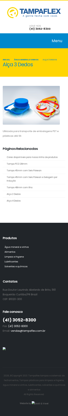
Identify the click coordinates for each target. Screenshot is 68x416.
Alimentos (10, 252)
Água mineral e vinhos (26, 59)
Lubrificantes (11, 261)
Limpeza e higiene (14, 256)
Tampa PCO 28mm (17, 163)
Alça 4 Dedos (14, 200)
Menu (56, 40)
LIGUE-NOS (35, 26)
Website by (26, 403)
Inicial (6, 59)
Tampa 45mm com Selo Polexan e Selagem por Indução (32, 179)
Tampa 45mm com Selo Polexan (24, 170)
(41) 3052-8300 (40, 29)
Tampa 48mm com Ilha (19, 187)
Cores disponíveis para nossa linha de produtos (32, 157)
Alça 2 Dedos (14, 194)
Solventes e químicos (16, 266)
